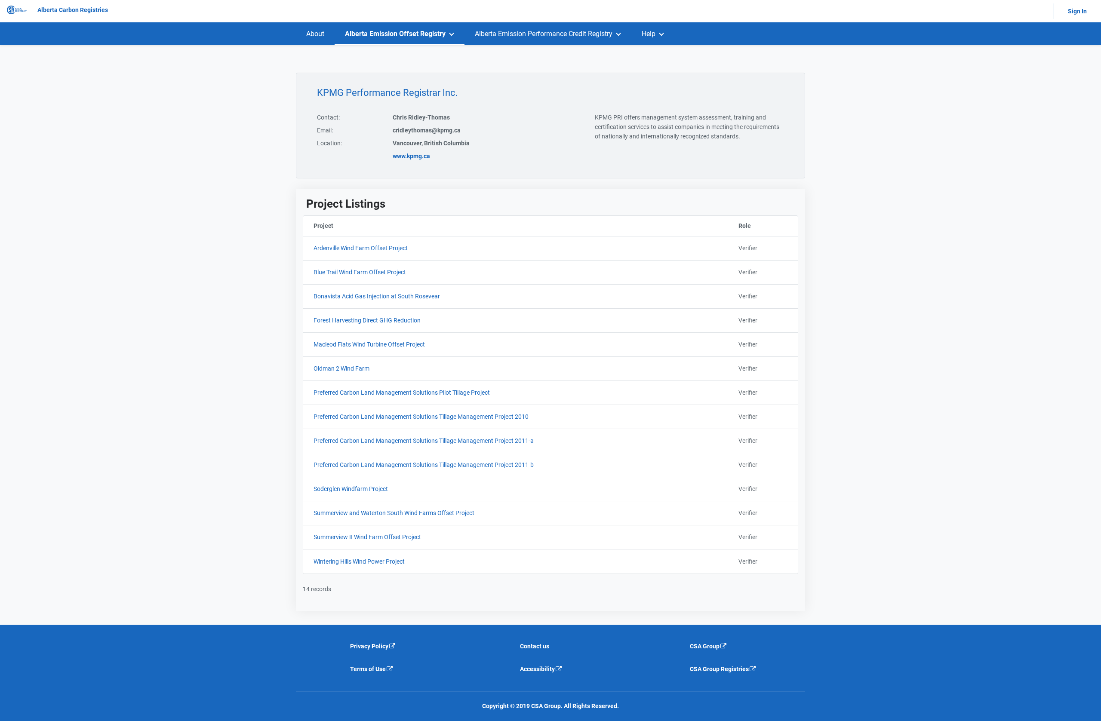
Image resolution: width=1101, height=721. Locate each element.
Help (648, 34)
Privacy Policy (369, 646)
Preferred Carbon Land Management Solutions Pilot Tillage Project (402, 392)
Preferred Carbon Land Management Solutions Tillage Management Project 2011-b (424, 464)
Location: (329, 143)
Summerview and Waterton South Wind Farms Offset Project (394, 512)
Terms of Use (368, 669)
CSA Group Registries (719, 669)
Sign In (1077, 11)
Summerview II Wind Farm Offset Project (367, 537)
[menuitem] (315, 33)
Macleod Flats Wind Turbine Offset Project (369, 344)
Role (768, 225)
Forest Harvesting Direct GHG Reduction (367, 320)
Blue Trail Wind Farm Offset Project (360, 272)
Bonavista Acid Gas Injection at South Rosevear (377, 296)
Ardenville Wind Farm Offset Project (361, 248)
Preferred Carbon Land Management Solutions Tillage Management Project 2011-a (424, 440)
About (315, 34)
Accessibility (537, 669)
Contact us (534, 646)
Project (367, 225)
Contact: (328, 117)
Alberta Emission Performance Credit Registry (543, 34)
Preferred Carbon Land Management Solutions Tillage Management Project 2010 (421, 416)
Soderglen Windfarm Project (351, 488)
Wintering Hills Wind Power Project (359, 561)
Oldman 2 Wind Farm (341, 368)
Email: (325, 130)
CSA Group (705, 646)
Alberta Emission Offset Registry (395, 34)
